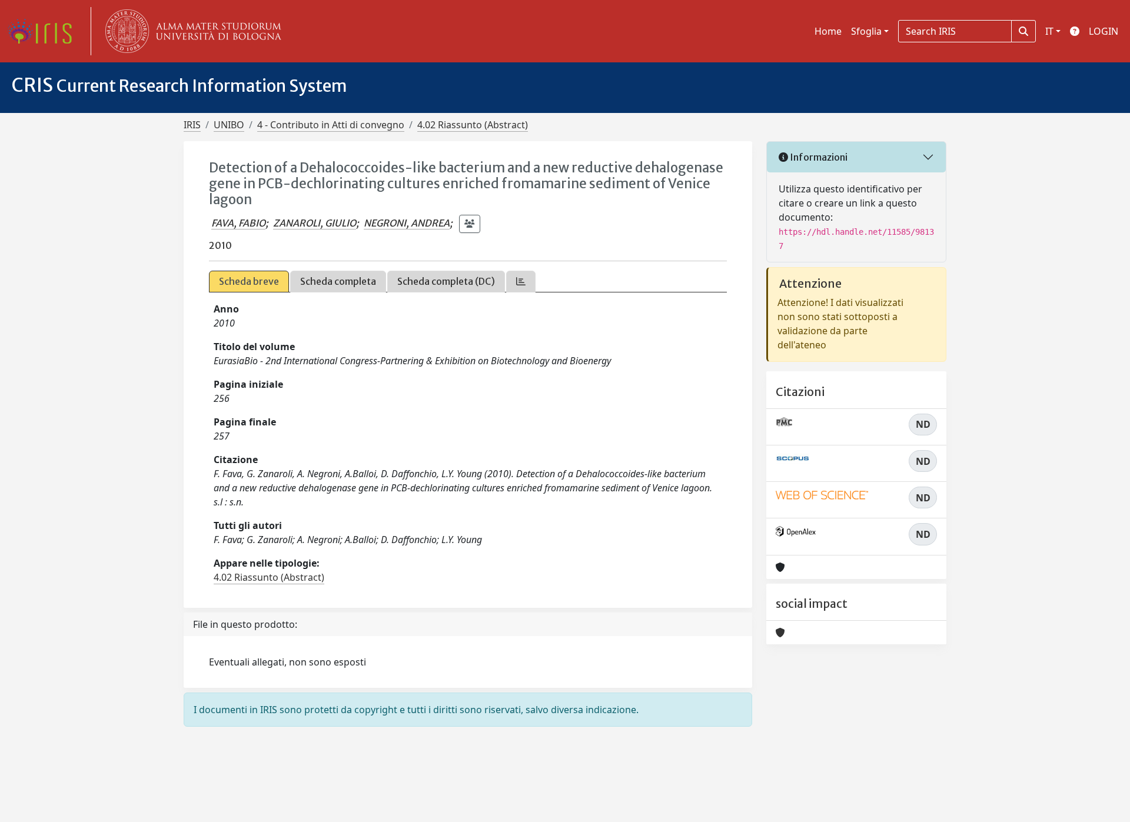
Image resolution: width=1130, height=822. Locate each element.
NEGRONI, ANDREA (407, 223)
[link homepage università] (191, 31)
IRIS (192, 124)
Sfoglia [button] (866, 31)
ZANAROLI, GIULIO (314, 223)
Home (828, 31)
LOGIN (1103, 31)
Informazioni (818, 157)
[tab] (521, 281)
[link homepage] (44, 31)
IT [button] (1049, 31)
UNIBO (229, 124)
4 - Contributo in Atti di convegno (330, 124)
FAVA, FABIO (238, 223)
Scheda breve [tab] (249, 281)
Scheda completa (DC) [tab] (446, 281)
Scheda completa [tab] (338, 281)
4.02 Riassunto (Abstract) (472, 124)
